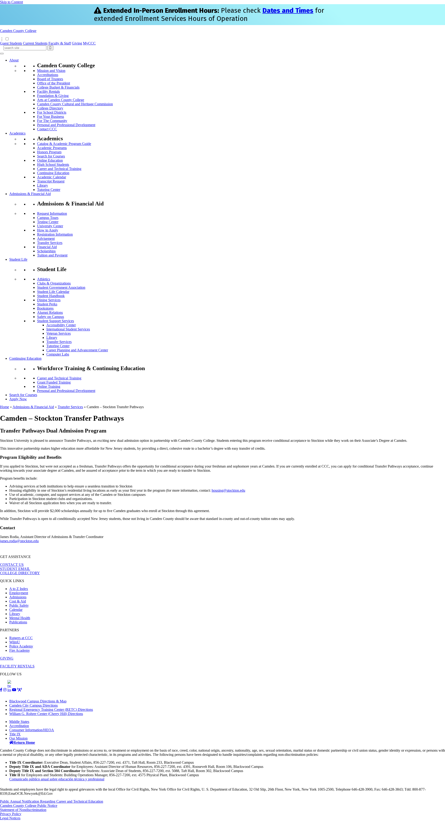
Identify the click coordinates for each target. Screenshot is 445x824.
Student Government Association (61, 287)
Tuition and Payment (52, 255)
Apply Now (18, 399)
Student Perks (47, 304)
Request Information (52, 213)
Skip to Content (11, 2)
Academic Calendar (51, 177)
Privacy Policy (10, 814)
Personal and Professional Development (66, 125)
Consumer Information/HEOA (31, 730)
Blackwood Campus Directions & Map (38, 701)
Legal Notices (10, 818)
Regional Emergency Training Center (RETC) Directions (51, 710)
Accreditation (19, 726)
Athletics (43, 279)
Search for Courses (51, 156)
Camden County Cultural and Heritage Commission (75, 104)
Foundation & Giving (53, 96)
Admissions (17, 597)
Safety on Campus (50, 317)
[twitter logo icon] (9, 690)
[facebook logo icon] (1, 690)
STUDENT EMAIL (15, 569)
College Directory (50, 108)
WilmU (14, 642)
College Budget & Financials (58, 87)
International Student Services (68, 329)
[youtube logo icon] (14, 690)
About (14, 60)
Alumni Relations (50, 312)
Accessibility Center (61, 325)
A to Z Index (18, 589)
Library (42, 185)
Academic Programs (52, 148)
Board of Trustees (50, 79)
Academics (17, 133)
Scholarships (46, 251)
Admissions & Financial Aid (30, 194)
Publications (18, 622)
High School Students (53, 165)
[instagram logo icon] (4, 690)
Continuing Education (53, 173)
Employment (18, 593)
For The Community (52, 121)
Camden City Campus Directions (33, 705)
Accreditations (47, 75)
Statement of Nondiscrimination (23, 810)
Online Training (48, 386)
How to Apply (47, 230)
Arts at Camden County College (60, 100)
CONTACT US (12, 565)
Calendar (15, 610)
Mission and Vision (51, 71)
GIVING (6, 658)
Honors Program (49, 152)
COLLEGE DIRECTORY (20, 573)
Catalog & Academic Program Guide (64, 144)
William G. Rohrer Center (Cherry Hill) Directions (46, 714)
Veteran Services (58, 333)
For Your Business (50, 117)
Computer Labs (57, 354)
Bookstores (45, 308)
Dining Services (48, 300)
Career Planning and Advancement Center (77, 350)
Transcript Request (50, 181)
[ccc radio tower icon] (19, 690)
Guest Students (11, 43)
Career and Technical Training (59, 169)
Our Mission (18, 738)
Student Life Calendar (53, 292)
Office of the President (53, 83)
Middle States (19, 722)
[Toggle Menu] (2, 53)
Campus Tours (47, 218)
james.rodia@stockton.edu (19, 541)
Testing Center (47, 222)
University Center (50, 226)
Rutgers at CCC (21, 638)
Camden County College (18, 31)
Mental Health (19, 618)
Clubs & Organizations (54, 283)
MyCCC (89, 43)
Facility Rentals (48, 91)
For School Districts (51, 112)
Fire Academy (19, 650)
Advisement (46, 238)
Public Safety (19, 605)
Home (4, 407)
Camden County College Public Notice (28, 806)
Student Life (18, 259)
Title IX (15, 734)
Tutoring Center (48, 190)
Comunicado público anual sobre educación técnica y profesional (56, 779)
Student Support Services (55, 321)
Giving (77, 43)
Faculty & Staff (59, 43)
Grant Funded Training (54, 382)
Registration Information (55, 234)
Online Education (50, 160)
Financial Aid (47, 247)
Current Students (35, 43)
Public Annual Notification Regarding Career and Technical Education (51, 801)
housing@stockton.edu (228, 490)
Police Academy (21, 646)
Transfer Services (49, 243)
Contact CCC (47, 129)
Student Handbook (51, 296)
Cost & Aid (17, 601)
